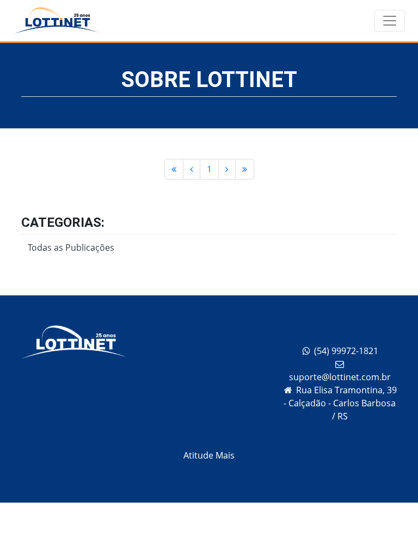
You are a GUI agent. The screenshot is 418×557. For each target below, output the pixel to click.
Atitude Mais (209, 455)
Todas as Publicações (71, 247)
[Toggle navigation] (389, 21)
